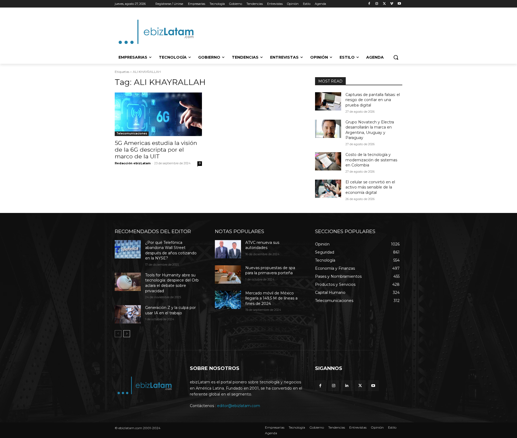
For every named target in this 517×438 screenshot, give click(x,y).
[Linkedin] (346, 385)
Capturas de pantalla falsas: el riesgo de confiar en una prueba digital (372, 100)
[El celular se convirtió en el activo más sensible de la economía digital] (328, 189)
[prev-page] (118, 333)
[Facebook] (369, 4)
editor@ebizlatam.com (238, 405)
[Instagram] (377, 4)
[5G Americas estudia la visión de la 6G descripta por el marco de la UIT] (158, 114)
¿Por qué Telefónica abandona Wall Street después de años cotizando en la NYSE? (171, 250)
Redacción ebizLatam (133, 163)
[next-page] (126, 333)
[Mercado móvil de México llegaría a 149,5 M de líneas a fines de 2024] (228, 300)
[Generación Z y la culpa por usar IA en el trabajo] (128, 314)
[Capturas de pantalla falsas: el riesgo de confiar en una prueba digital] (328, 101)
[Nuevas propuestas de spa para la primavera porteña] (228, 274)
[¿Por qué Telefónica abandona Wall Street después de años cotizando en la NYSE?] (128, 249)
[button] (395, 57)
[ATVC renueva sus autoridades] (228, 249)
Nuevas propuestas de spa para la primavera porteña (270, 270)
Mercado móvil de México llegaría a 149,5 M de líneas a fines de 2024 (271, 298)
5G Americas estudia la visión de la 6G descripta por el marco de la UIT (156, 150)
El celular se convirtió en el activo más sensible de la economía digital (370, 187)
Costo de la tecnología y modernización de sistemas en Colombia (371, 160)
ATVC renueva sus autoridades (262, 245)
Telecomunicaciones (131, 133)
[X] (384, 4)
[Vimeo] (392, 4)
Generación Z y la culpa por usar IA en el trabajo (170, 310)
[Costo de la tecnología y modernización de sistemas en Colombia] (328, 161)
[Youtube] (399, 4)
